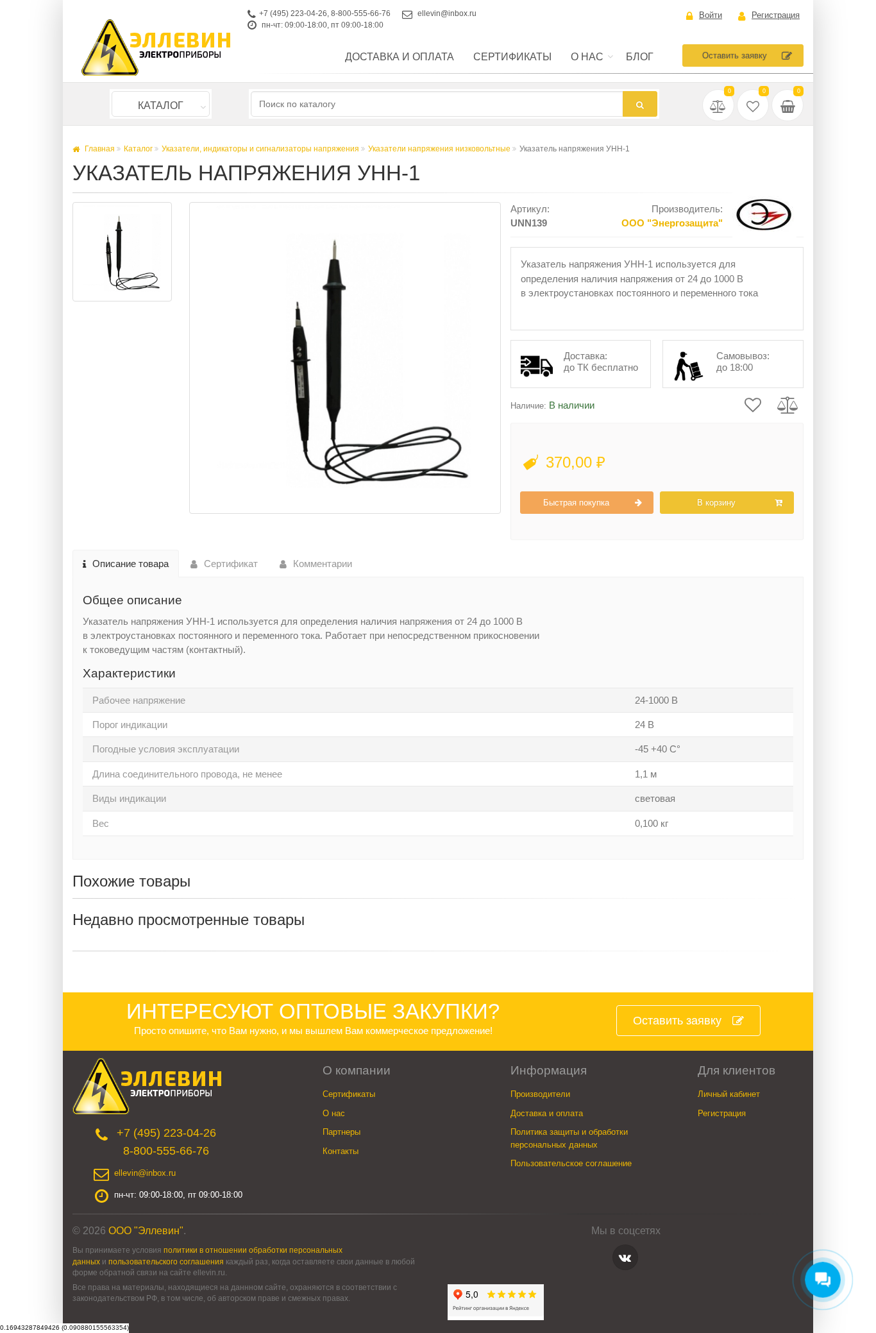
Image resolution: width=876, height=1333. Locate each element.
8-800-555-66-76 (361, 13)
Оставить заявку (734, 55)
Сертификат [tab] (231, 563)
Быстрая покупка (576, 502)
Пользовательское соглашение (571, 1163)
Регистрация (776, 15)
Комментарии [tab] (322, 563)
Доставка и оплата (399, 56)
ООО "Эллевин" (145, 1230)
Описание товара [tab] (130, 563)
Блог (639, 56)
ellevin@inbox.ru (446, 13)
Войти (710, 15)
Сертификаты (512, 56)
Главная (99, 148)
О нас (587, 56)
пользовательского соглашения (166, 1261)
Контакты (340, 1151)
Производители (540, 1094)
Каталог (160, 105)
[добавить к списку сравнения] (787, 403)
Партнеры (341, 1132)
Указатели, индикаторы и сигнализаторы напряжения (260, 148)
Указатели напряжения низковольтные (439, 148)
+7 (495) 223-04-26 (293, 13)
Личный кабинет (729, 1094)
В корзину (716, 502)
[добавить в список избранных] (753, 403)
